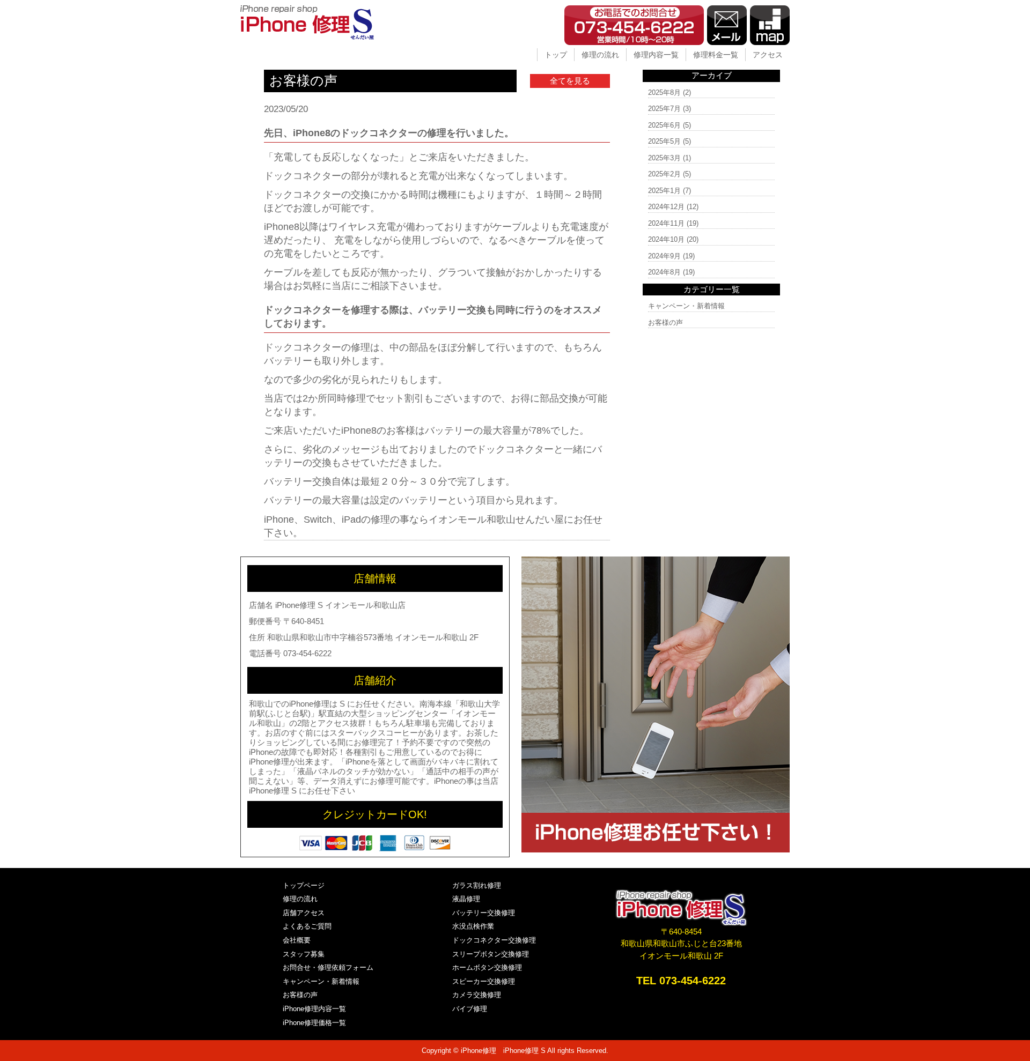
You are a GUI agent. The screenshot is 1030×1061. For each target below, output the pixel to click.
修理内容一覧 (656, 54)
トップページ (304, 885)
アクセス (768, 54)
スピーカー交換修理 (483, 981)
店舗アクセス (304, 913)
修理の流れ (600, 54)
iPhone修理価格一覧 (314, 1023)
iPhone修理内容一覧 (314, 1009)
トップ (556, 54)
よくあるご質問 (307, 926)
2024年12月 (666, 207)
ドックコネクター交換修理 (494, 940)
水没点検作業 (473, 926)
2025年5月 (664, 141)
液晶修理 (466, 899)
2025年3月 (664, 158)
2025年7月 (664, 109)
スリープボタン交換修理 (490, 954)
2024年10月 (666, 239)
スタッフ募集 (304, 954)
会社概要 (297, 940)
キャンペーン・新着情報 (686, 306)
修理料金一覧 (715, 54)
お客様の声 (665, 322)
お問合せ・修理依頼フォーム (328, 967)
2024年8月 (664, 272)
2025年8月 (664, 92)
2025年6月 (664, 125)
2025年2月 (664, 174)
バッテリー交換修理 (483, 913)
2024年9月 (664, 256)
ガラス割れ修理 (476, 885)
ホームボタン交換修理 (487, 967)
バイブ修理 (469, 1009)
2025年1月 (664, 191)
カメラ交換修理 (476, 995)
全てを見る (570, 80)
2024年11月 (666, 223)
